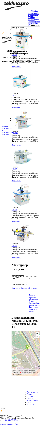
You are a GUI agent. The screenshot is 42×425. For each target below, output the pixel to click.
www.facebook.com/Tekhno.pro (24, 288)
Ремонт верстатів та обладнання (33, 298)
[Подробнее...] (23, 51)
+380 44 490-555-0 (11, 420)
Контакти (32, 26)
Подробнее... (16, 67)
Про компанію (33, 14)
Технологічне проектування (34, 307)
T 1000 (14, 169)
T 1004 (14, 55)
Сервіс (30, 16)
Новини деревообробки (34, 21)
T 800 (14, 95)
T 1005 (14, 246)
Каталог (31, 18)
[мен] (18, 282)
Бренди (31, 24)
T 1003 (14, 210)
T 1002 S (15, 133)
